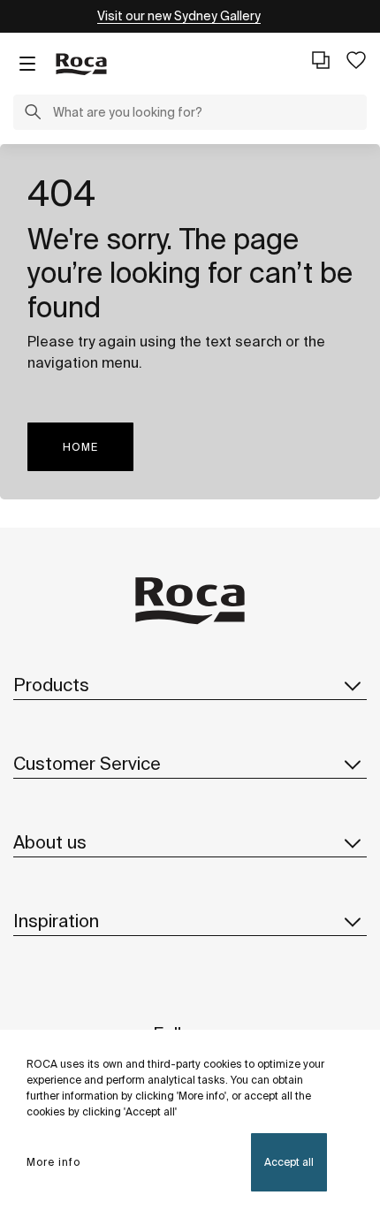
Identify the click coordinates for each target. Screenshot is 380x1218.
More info (53, 1162)
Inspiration (56, 920)
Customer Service (87, 763)
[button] (32, 114)
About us (50, 842)
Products (51, 684)
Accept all (289, 1162)
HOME (80, 447)
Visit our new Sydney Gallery (179, 16)
